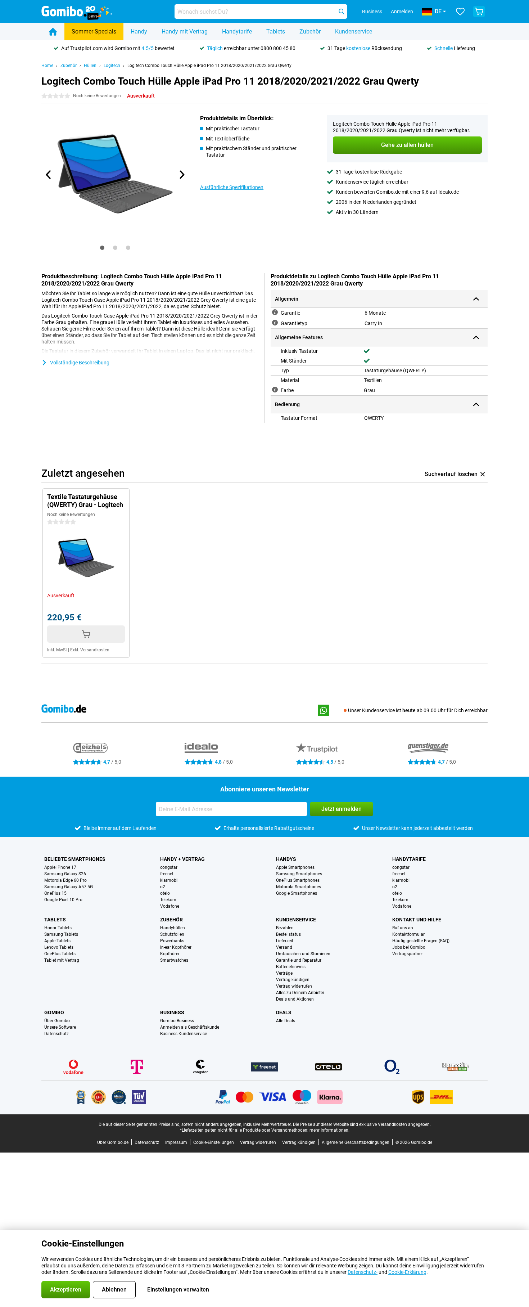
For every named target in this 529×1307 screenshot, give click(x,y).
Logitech (112, 65)
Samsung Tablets (61, 934)
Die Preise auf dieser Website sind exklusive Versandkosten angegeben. (362, 1124)
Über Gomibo (57, 1020)
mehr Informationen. (329, 1130)
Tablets (275, 31)
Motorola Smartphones (298, 886)
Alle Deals (285, 1020)
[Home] (52, 31)
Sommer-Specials (94, 31)
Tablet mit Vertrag (61, 960)
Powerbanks (172, 940)
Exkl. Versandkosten (89, 649)
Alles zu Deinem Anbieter (300, 992)
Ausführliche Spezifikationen (231, 187)
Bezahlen (285, 927)
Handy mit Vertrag (185, 31)
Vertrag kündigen (292, 979)
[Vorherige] (48, 174)
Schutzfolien (172, 934)
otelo (165, 893)
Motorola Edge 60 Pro (65, 880)
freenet (166, 873)
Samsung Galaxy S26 (65, 873)
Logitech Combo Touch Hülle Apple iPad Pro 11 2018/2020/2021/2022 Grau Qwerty (209, 65)
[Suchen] (341, 11)
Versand (284, 947)
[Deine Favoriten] (460, 11)
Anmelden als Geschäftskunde (189, 1027)
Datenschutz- (362, 1272)
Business (172, 1012)
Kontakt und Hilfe (416, 919)
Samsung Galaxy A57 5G (68, 886)
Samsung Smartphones (299, 873)
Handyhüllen (172, 927)
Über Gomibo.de (112, 1142)
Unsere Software (60, 1027)
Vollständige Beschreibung (79, 362)
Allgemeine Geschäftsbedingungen (355, 1142)
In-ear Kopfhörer (175, 947)
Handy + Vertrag (182, 859)
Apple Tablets (57, 940)
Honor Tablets (58, 927)
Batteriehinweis (291, 966)
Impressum (176, 1142)
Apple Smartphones (295, 867)
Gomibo (54, 1012)
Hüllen (90, 65)
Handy (139, 31)
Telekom (168, 899)
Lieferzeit (284, 940)
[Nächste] (181, 174)
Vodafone (169, 906)
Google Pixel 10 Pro (63, 899)
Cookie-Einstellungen (213, 1142)
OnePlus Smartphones (298, 880)
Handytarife (237, 31)
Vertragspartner (407, 953)
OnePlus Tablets (60, 953)
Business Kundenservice (183, 1033)
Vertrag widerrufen (294, 986)
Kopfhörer (170, 953)
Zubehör (310, 31)
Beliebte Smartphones (74, 859)
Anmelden (402, 11)
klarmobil (169, 880)
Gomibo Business (177, 1020)
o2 (162, 886)
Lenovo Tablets (58, 947)
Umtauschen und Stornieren (303, 953)
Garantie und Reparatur (298, 960)
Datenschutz (56, 1033)
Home (47, 65)
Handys (286, 859)
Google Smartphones (296, 893)
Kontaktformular (408, 934)
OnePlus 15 (55, 893)
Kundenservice (353, 31)
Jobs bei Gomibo (408, 947)
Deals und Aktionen (295, 999)
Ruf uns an (402, 927)
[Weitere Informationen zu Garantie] (275, 312)
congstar (168, 867)
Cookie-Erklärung (407, 1272)
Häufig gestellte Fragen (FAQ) (420, 940)
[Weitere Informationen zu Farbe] (275, 389)
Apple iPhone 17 (60, 867)
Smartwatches (174, 960)
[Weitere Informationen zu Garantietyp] (275, 322)
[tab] (102, 248)
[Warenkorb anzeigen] (479, 11)
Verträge (284, 973)
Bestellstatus (288, 934)
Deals (283, 1012)
